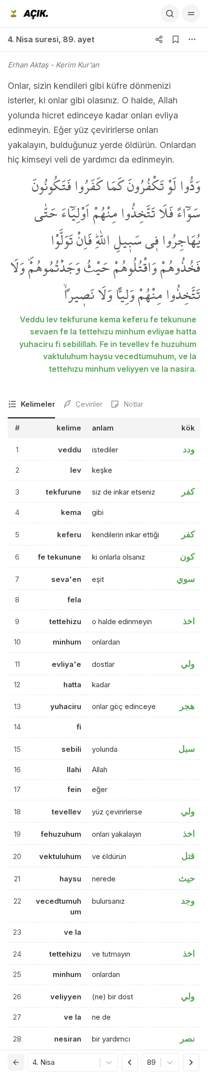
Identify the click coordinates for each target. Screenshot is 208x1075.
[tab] (31, 405)
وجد (188, 900)
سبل (186, 749)
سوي (186, 579)
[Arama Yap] (170, 13)
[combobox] (33, 1062)
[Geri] (16, 1062)
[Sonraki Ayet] (191, 1062)
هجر (187, 706)
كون (187, 556)
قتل (188, 856)
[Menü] (191, 13)
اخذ (189, 621)
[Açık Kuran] (28, 13)
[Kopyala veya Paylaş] (159, 39)
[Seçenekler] (192, 39)
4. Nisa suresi (33, 39)
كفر (188, 491)
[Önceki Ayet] (130, 1062)
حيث (186, 878)
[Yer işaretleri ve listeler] (175, 39)
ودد (189, 449)
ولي (188, 664)
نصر (187, 1038)
